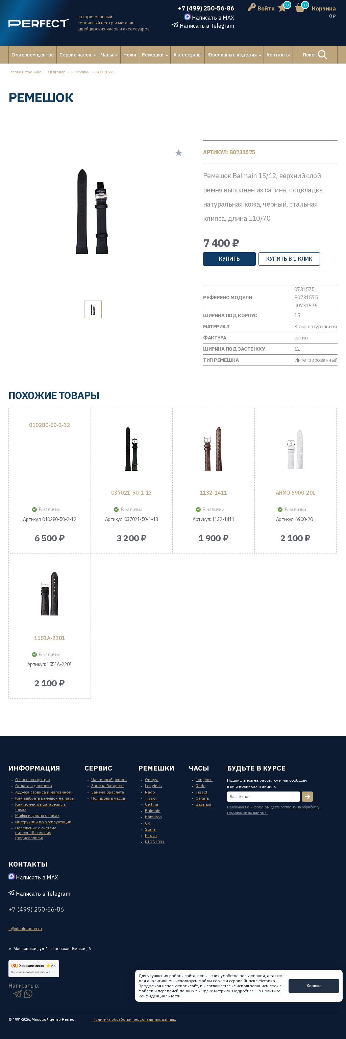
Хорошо (314, 985)
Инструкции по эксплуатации (43, 821)
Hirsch (151, 835)
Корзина (324, 8)
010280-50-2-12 (49, 425)
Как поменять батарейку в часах (40, 806)
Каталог (57, 71)
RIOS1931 (155, 841)
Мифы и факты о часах (37, 815)
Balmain (152, 810)
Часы (107, 55)
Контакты (278, 55)
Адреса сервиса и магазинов (43, 792)
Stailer (151, 829)
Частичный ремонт (109, 779)
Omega (151, 779)
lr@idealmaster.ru (25, 928)
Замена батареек (107, 785)
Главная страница (24, 71)
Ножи (130, 55)
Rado (150, 792)
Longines (153, 785)
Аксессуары (187, 55)
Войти (266, 8)
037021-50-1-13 (131, 492)
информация (34, 768)
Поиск (310, 55)
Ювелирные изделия (231, 55)
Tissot (151, 798)
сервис (98, 768)
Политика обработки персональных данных (134, 1019)
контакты (28, 864)
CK (147, 823)
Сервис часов (75, 55)
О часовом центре (32, 55)
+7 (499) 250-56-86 (206, 8)
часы (199, 768)
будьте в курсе (256, 768)
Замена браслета (107, 792)
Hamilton (153, 816)
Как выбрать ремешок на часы (44, 798)
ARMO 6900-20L (295, 492)
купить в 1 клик (289, 258)
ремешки (156, 768)
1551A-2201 (49, 638)
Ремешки (153, 55)
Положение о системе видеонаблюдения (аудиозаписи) (35, 832)
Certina (151, 804)
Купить (229, 258)
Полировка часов (108, 798)
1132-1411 (213, 492)
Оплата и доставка (33, 785)
